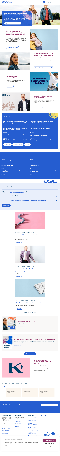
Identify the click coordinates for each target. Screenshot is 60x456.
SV (50, 2)
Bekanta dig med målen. (12, 47)
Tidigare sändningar (39, 107)
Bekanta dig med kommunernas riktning (44, 67)
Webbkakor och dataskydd (33, 424)
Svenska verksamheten (7, 409)
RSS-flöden (30, 423)
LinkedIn (4, 386)
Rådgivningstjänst (6, 404)
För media (17, 426)
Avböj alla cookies (49, 443)
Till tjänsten (9, 86)
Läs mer (5, 445)
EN (53, 2)
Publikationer (22, 406)
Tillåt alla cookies (49, 440)
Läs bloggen (18, 242)
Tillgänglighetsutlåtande (32, 435)
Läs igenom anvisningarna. (41, 374)
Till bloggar (27, 144)
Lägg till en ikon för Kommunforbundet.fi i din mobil (33, 427)
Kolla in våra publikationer (30, 353)
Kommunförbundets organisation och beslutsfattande (5, 432)
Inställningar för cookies (49, 446)
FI (48, 2)
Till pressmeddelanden (18, 144)
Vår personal (21, 404)
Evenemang (4, 406)
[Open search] (44, 2)
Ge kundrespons (18, 423)
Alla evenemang (6, 205)
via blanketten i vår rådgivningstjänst (20, 420)
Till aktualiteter (7, 144)
